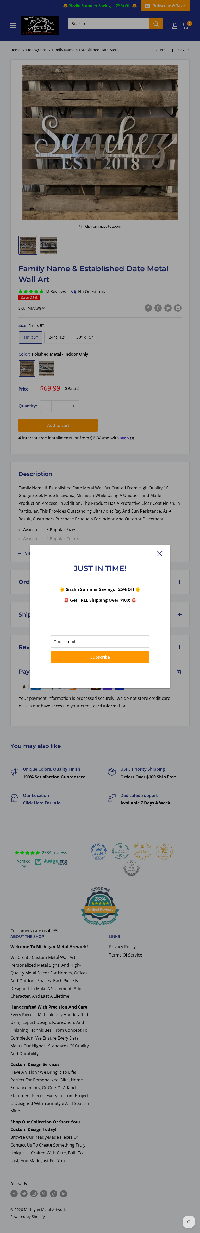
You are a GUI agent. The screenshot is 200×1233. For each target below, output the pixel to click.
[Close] (159, 553)
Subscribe (100, 657)
